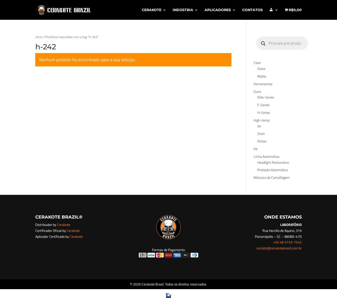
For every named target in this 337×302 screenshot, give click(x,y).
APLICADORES (218, 10)
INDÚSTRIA (183, 10)
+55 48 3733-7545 (287, 242)
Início (38, 36)
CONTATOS (252, 10)
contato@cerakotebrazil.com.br (279, 248)
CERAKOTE (151, 10)
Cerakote (63, 224)
